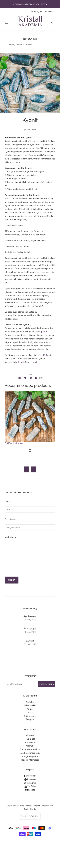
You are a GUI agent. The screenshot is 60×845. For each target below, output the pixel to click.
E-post (31, 789)
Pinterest (31, 779)
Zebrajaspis (30, 628)
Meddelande (10, 537)
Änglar (30, 708)
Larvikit (30, 641)
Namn (7, 501)
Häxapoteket (30, 705)
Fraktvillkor (30, 745)
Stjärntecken (30, 716)
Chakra (30, 712)
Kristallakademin (32, 805)
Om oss (30, 735)
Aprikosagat (30, 616)
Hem (11, 44)
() (36, 11)
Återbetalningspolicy (30, 752)
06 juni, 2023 (30, 619)
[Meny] (6, 22)
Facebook (31, 775)
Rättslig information (30, 759)
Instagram (31, 782)
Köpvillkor (30, 742)
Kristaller (20, 44)
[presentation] (29, 450)
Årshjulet (30, 719)
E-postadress (11, 519)
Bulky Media (30, 809)
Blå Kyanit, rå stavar (14, 443)
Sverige (28, 816)
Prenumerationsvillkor (30, 749)
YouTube (31, 786)
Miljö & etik (30, 738)
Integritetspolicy (30, 756)
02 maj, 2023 (30, 644)
